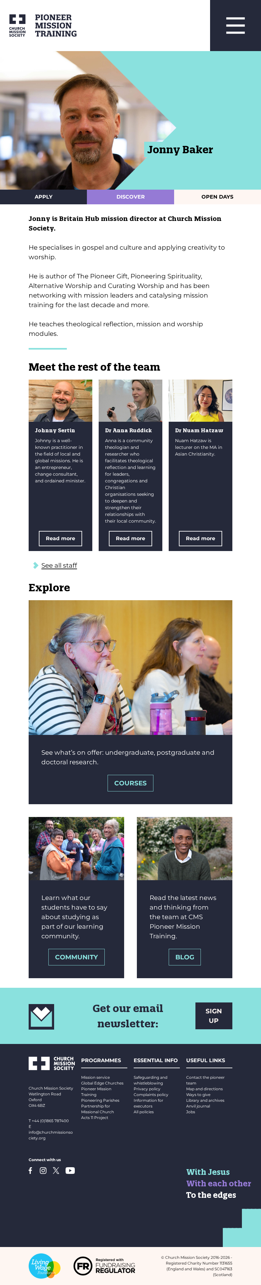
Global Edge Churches (102, 1083)
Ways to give (198, 1094)
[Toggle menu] (235, 25)
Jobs (190, 1111)
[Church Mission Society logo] (12, 25)
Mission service (95, 1077)
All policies (144, 1111)
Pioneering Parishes (100, 1100)
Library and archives (205, 1100)
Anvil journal (198, 1106)
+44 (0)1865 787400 (50, 1120)
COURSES (130, 783)
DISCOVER (130, 197)
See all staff (59, 565)
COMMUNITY (76, 957)
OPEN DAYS (217, 197)
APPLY (44, 197)
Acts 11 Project (94, 1117)
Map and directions (204, 1088)
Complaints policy (151, 1094)
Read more (60, 538)
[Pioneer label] (117, 25)
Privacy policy (147, 1088)
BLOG (184, 957)
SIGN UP (214, 1015)
